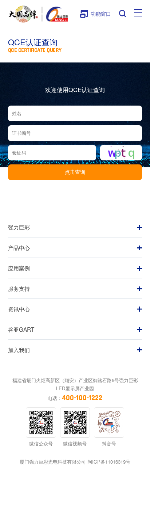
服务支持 (19, 288)
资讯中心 (19, 309)
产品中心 (19, 247)
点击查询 (75, 172)
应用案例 (19, 268)
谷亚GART (21, 329)
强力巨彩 (19, 227)
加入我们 (19, 350)
